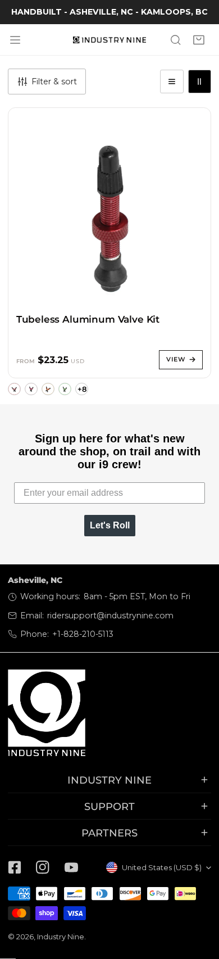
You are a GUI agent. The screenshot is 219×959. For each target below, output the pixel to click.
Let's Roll (110, 525)
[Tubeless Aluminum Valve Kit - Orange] (48, 389)
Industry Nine (60, 936)
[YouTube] (71, 867)
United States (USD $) (162, 867)
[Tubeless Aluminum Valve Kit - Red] (14, 389)
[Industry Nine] (109, 40)
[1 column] (171, 81)
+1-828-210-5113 (82, 634)
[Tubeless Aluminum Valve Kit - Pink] (31, 389)
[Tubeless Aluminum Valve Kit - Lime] (64, 389)
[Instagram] (43, 867)
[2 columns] (199, 81)
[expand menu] (15, 39)
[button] (199, 39)
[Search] (175, 39)
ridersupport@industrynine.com (110, 615)
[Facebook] (15, 867)
